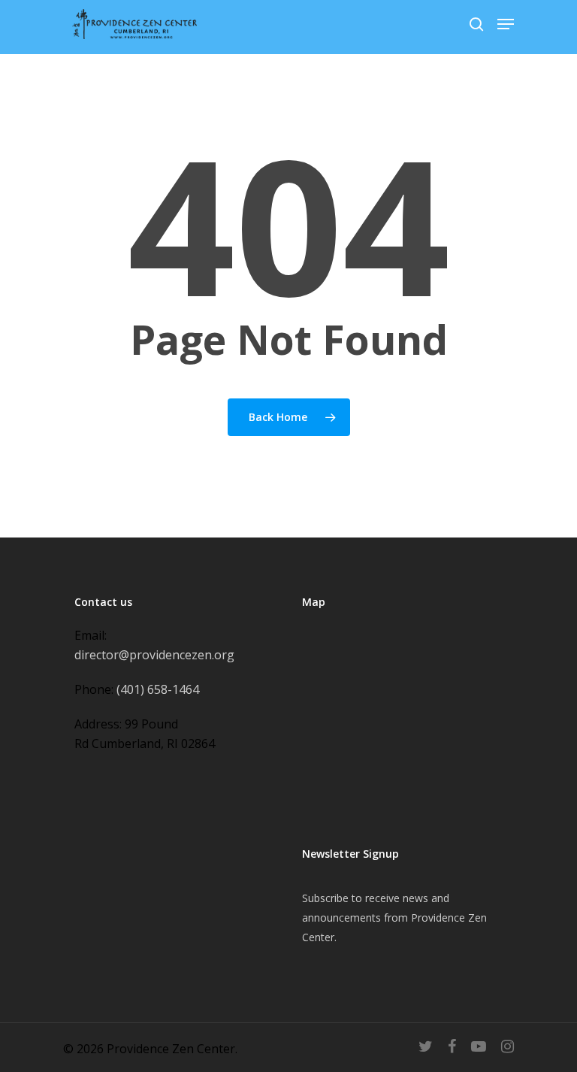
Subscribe (325, 898)
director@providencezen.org (154, 655)
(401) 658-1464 (157, 689)
